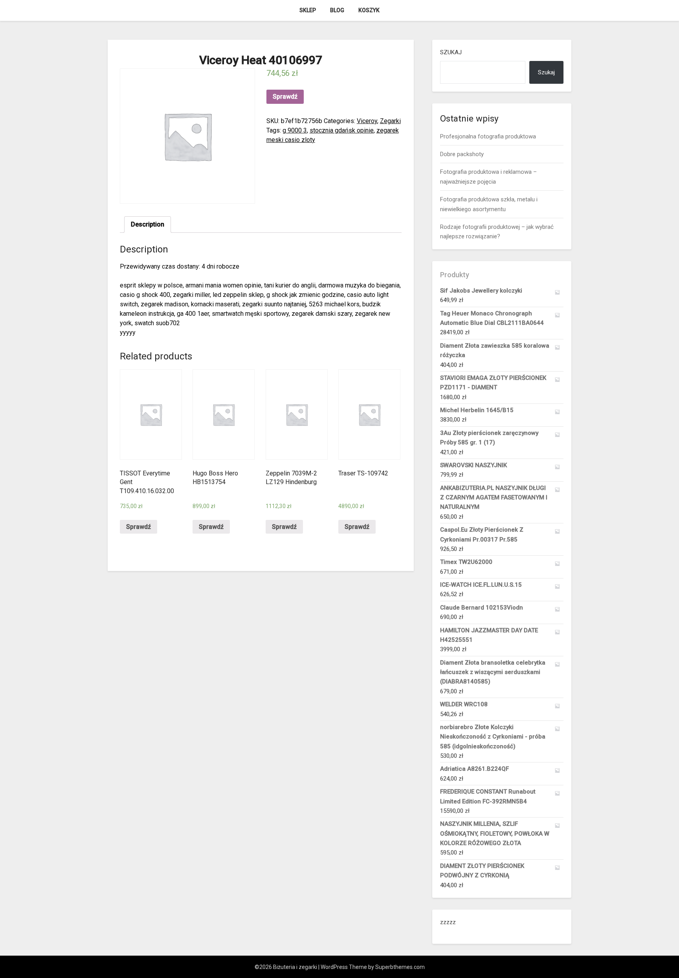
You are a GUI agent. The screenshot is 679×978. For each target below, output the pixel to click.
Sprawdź (285, 96)
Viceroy (367, 121)
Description (147, 224)
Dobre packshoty (462, 154)
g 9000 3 (295, 130)
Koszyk (369, 10)
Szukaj (451, 52)
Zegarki (390, 121)
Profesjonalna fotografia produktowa (488, 136)
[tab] (147, 224)
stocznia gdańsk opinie (342, 130)
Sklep (307, 10)
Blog (337, 10)
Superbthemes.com (400, 967)
